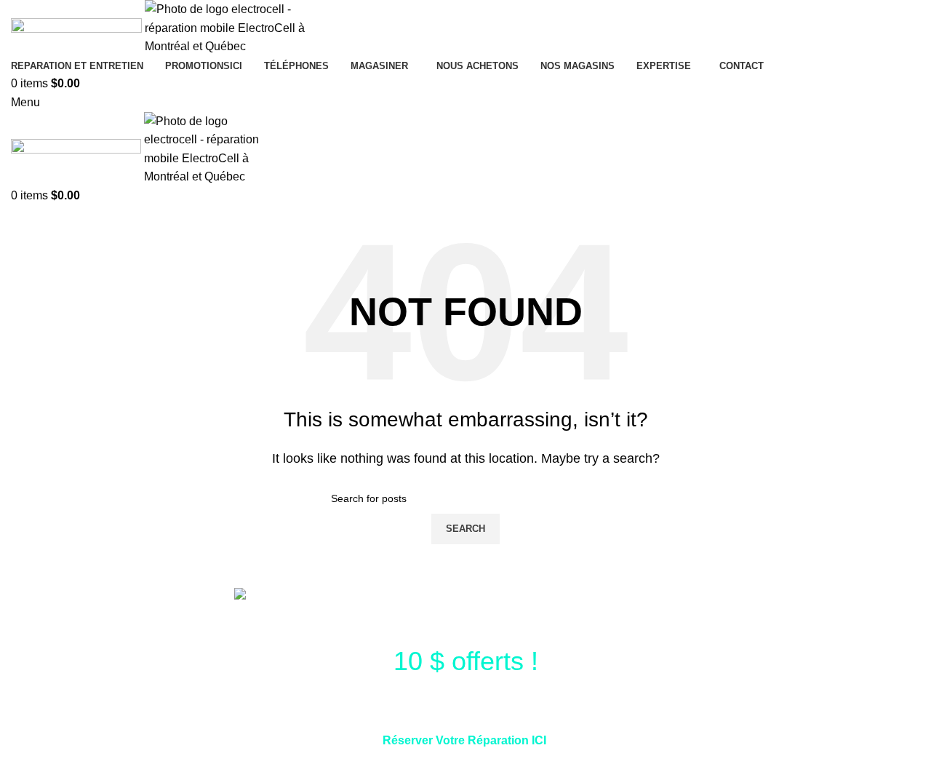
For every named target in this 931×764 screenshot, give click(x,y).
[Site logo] (78, 27)
